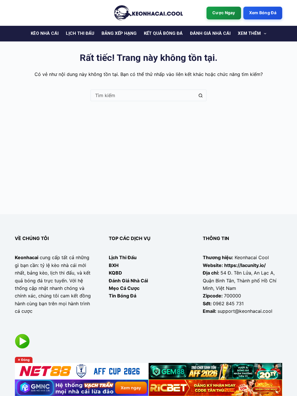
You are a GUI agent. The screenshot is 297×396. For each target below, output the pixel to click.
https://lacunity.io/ (245, 265)
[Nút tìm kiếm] (200, 95)
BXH (114, 265)
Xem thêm (249, 33)
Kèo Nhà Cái (45, 33)
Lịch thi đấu (80, 33)
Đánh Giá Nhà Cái (128, 281)
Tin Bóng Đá (122, 296)
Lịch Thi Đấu (123, 257)
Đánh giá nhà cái (210, 33)
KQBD (115, 273)
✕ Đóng (24, 360)
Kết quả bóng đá (163, 33)
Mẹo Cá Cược (124, 288)
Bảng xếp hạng (119, 33)
